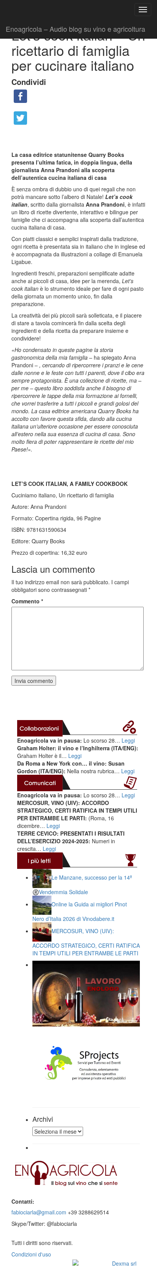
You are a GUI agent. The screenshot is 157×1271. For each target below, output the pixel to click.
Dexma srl (124, 1263)
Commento (27, 601)
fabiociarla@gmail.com (38, 1212)
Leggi (128, 740)
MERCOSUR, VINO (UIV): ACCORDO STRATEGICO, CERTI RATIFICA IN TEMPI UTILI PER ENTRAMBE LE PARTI (86, 942)
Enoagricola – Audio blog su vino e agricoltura (75, 29)
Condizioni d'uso (31, 1254)
